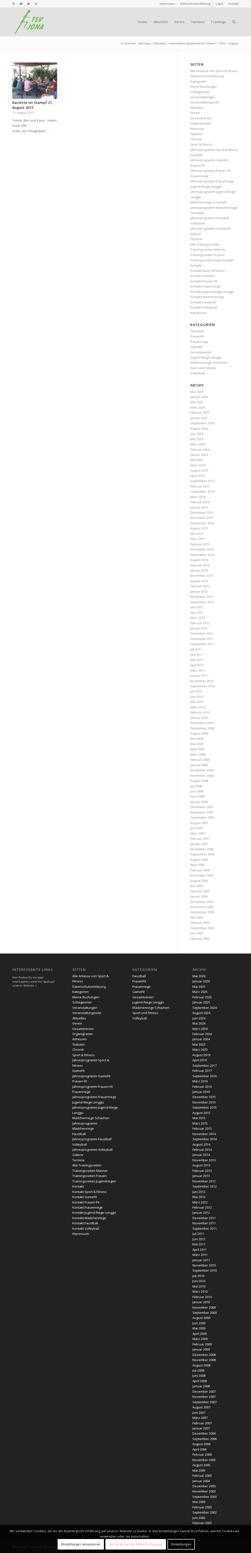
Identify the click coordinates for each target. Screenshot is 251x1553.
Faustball (197, 213)
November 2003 (201, 907)
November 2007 (201, 812)
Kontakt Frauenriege (205, 286)
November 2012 (201, 596)
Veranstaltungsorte (204, 102)
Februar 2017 (200, 486)
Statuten (196, 134)
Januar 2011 (199, 675)
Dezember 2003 (201, 902)
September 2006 (202, 854)
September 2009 (202, 728)
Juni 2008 (196, 791)
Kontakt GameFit (202, 276)
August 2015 (199, 528)
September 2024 (202, 423)
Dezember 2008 (201, 770)
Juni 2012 (196, 607)
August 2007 (199, 823)
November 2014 (201, 549)
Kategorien (198, 81)
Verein (195, 113)
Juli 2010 (196, 691)
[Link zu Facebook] (35, 3)
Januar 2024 (199, 454)
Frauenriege (199, 176)
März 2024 (197, 444)
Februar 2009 (200, 759)
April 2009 (197, 749)
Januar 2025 (199, 418)
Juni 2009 (196, 738)
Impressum (167, 3)
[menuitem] (167, 3)
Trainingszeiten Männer (208, 249)
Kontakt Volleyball (203, 307)
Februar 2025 (200, 412)
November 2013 (201, 575)
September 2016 (202, 491)
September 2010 (202, 686)
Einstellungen (181, 1544)
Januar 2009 (199, 765)
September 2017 (202, 481)
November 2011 (201, 639)
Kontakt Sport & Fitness (207, 270)
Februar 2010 (200, 712)
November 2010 (201, 681)
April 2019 (197, 476)
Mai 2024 (196, 439)
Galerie (195, 234)
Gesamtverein (201, 118)
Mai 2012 (196, 612)
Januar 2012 (199, 628)
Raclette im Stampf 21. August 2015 (32, 105)
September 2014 (202, 554)
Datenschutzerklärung (195, 3)
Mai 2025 (196, 402)
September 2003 (202, 912)
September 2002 (202, 928)
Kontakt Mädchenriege (207, 297)
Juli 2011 (196, 649)
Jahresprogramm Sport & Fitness (214, 150)
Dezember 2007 (201, 807)
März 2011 (197, 670)
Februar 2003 (200, 922)
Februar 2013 (200, 586)
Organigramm (200, 123)
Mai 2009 (196, 744)
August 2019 (199, 470)
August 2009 (199, 733)
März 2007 (197, 833)
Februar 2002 (200, 938)
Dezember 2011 (201, 633)
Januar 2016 (199, 507)
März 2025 (197, 407)
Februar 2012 (200, 623)
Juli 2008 (196, 786)
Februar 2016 (200, 502)
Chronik (196, 139)
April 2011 (197, 665)
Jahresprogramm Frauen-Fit (210, 170)
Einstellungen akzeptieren (80, 1544)
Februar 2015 (200, 544)
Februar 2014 (200, 565)
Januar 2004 (199, 896)
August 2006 (199, 859)
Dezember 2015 (201, 512)
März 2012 (197, 617)
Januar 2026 (199, 397)
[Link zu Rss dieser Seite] (13, 3)
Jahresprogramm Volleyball (210, 228)
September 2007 (202, 817)
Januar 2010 (199, 717)
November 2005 (201, 875)
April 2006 (197, 865)
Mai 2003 (196, 917)
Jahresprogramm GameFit (209, 160)
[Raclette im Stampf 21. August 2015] (34, 81)
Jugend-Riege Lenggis (206, 186)
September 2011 (202, 644)
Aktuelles (197, 107)
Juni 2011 (196, 654)
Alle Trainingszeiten (204, 244)
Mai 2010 (196, 702)
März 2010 (197, 707)
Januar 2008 (199, 802)
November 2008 (201, 775)
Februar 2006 (200, 870)
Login (219, 3)
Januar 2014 (199, 570)
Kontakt (233, 3)
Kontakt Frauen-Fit (203, 281)
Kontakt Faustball (203, 302)
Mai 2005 (196, 886)
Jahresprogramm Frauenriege (212, 181)
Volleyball (197, 223)
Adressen (197, 128)
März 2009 (197, 754)
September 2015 (202, 523)
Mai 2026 (196, 391)
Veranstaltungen (202, 97)
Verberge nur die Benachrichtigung (135, 1544)
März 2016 (197, 497)
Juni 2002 (196, 933)
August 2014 (199, 560)
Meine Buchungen (203, 86)
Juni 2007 (196, 828)
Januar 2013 (199, 591)
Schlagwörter (200, 92)
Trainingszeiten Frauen (207, 255)
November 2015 (201, 517)
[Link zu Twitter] (28, 3)
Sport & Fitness (201, 144)
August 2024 (199, 428)
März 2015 (197, 539)
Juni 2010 (196, 696)
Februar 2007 (200, 838)
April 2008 (197, 796)
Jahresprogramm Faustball (209, 218)
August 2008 (199, 780)
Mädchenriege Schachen (208, 202)
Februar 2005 (200, 891)
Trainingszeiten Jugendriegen (212, 260)
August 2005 (199, 880)
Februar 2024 (200, 449)
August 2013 (199, 581)
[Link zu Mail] (21, 3)
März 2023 (197, 465)
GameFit (196, 155)
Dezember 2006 (201, 849)
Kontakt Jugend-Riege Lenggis (212, 291)
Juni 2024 (196, 433)
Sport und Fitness (203, 368)
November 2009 (201, 723)
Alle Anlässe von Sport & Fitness (214, 71)
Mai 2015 (196, 533)
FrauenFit (197, 336)
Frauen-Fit (197, 165)
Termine (196, 239)
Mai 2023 (196, 460)
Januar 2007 (199, 844)
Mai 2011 (196, 660)
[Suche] (234, 22)
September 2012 (202, 602)
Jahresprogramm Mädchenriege (214, 207)
